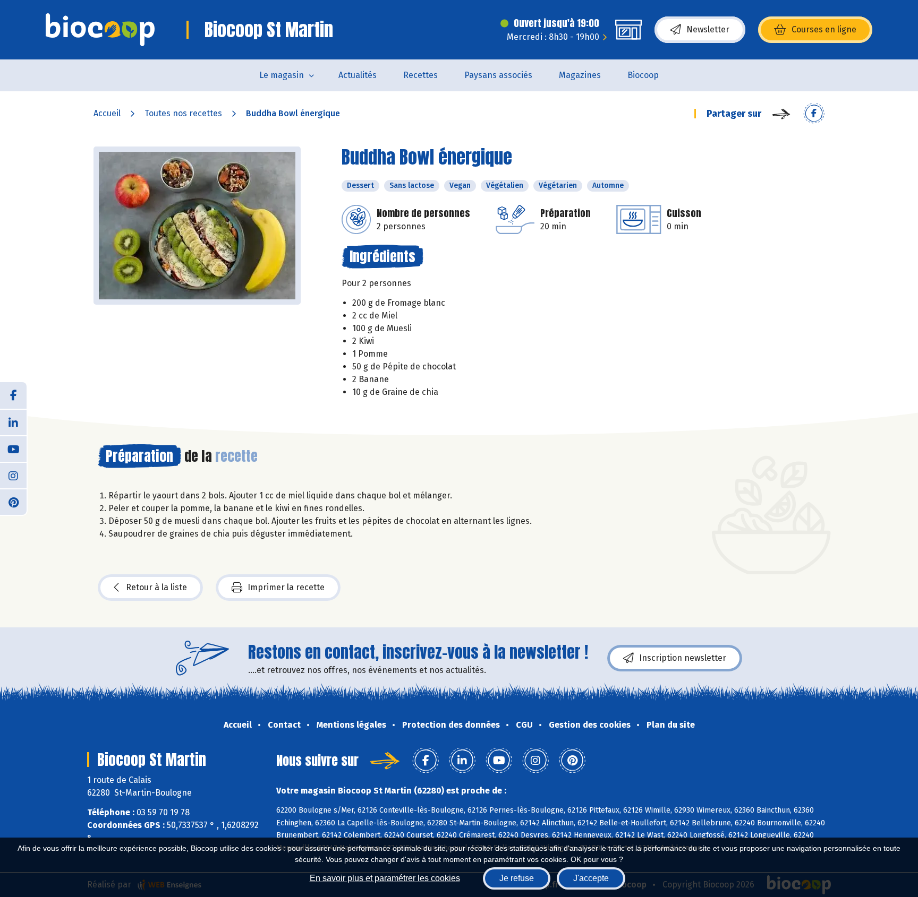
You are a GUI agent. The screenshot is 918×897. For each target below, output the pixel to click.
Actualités (357, 75)
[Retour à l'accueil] (100, 29)
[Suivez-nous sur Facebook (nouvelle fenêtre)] (13, 395)
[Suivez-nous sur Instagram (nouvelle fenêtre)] (13, 475)
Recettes (420, 75)
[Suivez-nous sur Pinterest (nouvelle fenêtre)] (13, 501)
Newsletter (707, 29)
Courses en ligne (824, 29)
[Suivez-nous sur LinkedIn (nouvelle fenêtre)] (13, 422)
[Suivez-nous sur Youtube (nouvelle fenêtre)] (13, 448)
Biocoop (643, 75)
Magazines (580, 75)
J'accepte (591, 878)
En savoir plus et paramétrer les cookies (385, 878)
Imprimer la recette (286, 587)
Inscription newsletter (682, 658)
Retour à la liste (156, 587)
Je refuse (516, 878)
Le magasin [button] (281, 75)
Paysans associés (498, 75)
